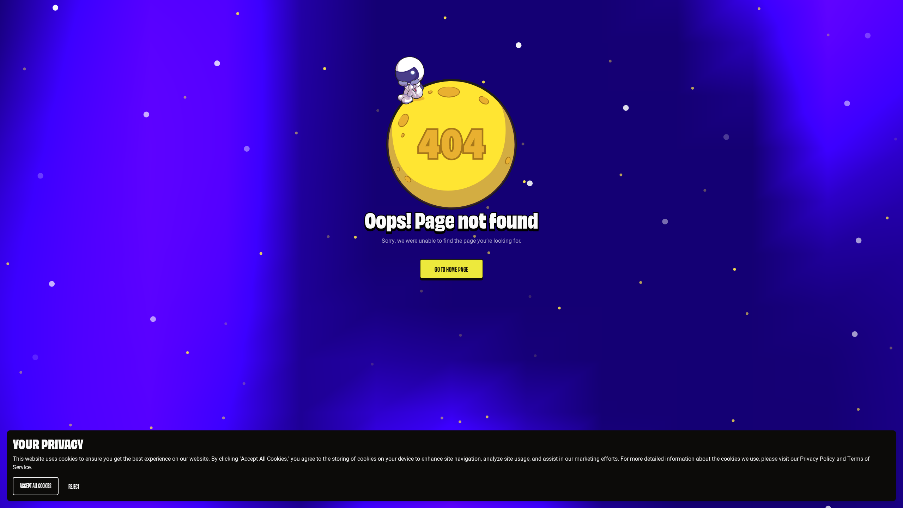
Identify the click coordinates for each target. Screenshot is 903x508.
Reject (73, 486)
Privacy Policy (817, 458)
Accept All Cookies (35, 485)
